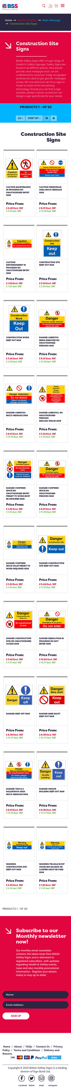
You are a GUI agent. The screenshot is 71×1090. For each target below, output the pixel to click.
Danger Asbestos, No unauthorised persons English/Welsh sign (51, 416)
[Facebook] (21, 1078)
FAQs (29, 1046)
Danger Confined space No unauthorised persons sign (49, 492)
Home (8, 20)
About (18, 1046)
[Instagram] (51, 1078)
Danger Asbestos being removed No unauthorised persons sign (49, 341)
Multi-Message (51, 20)
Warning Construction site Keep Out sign (16, 867)
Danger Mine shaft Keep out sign (49, 715)
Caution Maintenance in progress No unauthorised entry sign (18, 191)
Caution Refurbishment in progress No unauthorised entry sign (17, 268)
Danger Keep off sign (18, 713)
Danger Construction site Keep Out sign (51, 564)
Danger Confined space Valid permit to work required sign (18, 566)
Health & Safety (27, 20)
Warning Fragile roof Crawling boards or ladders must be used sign (52, 868)
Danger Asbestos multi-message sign (17, 414)
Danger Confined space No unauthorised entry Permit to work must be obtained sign (18, 493)
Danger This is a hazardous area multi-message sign (17, 791)
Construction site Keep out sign (49, 263)
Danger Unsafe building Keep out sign (51, 790)
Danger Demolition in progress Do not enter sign (51, 641)
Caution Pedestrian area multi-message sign (50, 190)
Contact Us (43, 1046)
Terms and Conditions (27, 1050)
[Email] (41, 1078)
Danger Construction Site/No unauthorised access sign (18, 641)
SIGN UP (16, 1016)
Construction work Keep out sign (17, 339)
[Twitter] (31, 1078)
